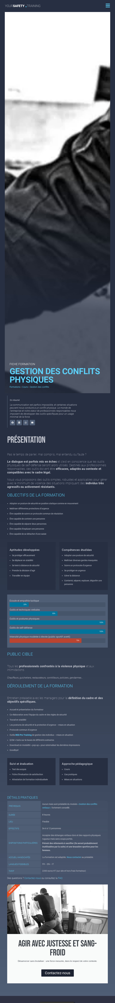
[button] (12, 422)
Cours (25, 387)
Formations (15, 387)
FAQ (60, 878)
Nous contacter (74, 857)
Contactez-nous (32, 878)
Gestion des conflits (39, 387)
